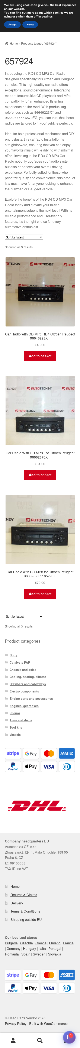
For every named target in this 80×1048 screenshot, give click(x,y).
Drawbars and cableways (28, 684)
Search (40, 1040)
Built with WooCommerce (48, 1023)
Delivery (16, 903)
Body (13, 655)
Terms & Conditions (25, 911)
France (68, 943)
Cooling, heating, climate (28, 677)
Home (14, 43)
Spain (25, 954)
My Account (13, 1040)
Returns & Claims (23, 894)
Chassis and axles (23, 669)
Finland (55, 943)
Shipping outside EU (26, 919)
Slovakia (54, 954)
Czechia (26, 943)
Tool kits (16, 727)
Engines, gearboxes (24, 706)
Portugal (54, 948)
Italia (42, 948)
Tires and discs (21, 720)
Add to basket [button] (40, 355)
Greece (41, 943)
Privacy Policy (15, 1023)
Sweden (39, 954)
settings (47, 17)
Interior (15, 713)
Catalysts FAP (20, 662)
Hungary (29, 948)
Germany (13, 948)
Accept (12, 24)
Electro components (24, 691)
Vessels (15, 734)
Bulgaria (11, 943)
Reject (30, 24)
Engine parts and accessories (31, 698)
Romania (12, 954)
